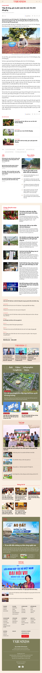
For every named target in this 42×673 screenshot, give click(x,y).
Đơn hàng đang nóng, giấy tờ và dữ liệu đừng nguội (33, 497)
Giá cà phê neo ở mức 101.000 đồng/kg (24, 131)
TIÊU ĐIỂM (5, 606)
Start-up (4, 318)
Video (17, 367)
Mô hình (23, 621)
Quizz (26, 370)
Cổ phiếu (23, 609)
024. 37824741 (28, 631)
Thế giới (5, 609)
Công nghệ (13, 339)
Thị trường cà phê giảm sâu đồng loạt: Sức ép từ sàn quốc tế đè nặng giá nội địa (31, 186)
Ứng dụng (14, 622)
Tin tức (32, 607)
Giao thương (6, 622)
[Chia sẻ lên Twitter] (35, 16)
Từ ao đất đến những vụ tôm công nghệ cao (21, 459)
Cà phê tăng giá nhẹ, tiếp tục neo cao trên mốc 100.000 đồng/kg (26, 122)
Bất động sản (6, 339)
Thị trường (5, 619)
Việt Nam (5, 607)
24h (22, 607)
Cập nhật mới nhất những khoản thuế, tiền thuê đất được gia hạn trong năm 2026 (10, 417)
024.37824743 (21, 663)
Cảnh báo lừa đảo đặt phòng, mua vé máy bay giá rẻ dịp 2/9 (31, 175)
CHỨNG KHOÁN (24, 606)
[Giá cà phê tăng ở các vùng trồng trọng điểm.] (21, 28)
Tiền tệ (13, 609)
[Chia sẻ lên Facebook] (32, 16)
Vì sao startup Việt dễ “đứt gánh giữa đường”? (13, 324)
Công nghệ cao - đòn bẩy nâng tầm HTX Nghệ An (23, 466)
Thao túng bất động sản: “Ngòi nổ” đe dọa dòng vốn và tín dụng (20, 512)
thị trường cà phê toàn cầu (20, 151)
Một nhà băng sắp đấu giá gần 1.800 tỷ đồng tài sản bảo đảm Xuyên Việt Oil (10, 166)
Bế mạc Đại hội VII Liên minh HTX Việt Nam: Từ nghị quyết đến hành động (18, 305)
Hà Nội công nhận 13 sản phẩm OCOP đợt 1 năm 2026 (23, 452)
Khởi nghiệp (33, 619)
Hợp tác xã (23, 619)
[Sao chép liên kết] (39, 16)
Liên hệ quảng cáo (25, 633)
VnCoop (21, 422)
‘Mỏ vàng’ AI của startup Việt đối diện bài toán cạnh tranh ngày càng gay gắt (19, 329)
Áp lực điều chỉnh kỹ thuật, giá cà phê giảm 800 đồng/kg (26, 141)
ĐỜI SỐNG (5, 631)
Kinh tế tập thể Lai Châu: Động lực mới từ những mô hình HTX (25, 474)
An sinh (22, 624)
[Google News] (27, 16)
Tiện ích (32, 612)
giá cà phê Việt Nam (9, 151)
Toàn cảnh (33, 610)
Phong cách (6, 635)
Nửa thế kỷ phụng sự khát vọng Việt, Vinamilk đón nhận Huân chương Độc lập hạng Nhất (28, 285)
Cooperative (5, 299)
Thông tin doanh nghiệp (6, 626)
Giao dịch (23, 610)
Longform (17, 370)
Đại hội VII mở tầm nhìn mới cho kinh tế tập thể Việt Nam (21, 598)
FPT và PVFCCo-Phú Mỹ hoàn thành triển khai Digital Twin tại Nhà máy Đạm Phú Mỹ (32, 196)
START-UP (32, 618)
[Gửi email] (37, 16)
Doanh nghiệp (5, 5)
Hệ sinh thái (33, 622)
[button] (38, 555)
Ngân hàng (14, 607)
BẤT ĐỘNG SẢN (33, 606)
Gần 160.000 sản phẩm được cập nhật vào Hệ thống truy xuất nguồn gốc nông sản (32, 180)
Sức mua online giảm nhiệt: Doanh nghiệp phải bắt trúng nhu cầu (7, 512)
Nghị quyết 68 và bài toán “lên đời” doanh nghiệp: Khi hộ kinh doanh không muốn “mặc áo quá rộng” (31, 191)
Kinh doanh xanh (24, 622)
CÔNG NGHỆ (14, 618)
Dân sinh (5, 632)
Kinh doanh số (15, 614)
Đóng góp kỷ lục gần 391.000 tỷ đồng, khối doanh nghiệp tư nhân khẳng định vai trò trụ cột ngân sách (11, 159)
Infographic (28, 367)
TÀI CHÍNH (14, 606)
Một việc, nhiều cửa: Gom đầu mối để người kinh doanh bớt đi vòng (7, 497)
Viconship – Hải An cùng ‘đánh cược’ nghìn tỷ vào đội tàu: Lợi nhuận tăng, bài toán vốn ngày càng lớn (11, 172)
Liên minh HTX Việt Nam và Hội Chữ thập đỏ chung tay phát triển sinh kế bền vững (11, 179)
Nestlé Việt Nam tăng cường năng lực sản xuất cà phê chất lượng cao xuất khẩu (28, 264)
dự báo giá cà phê (20, 149)
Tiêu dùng (5, 621)
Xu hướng (14, 619)
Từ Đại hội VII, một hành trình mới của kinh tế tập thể (14, 309)
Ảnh (11, 367)
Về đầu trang (25, 636)
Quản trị (5, 624)
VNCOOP (14, 631)
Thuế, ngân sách (15, 612)
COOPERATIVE (24, 618)
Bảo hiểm (14, 610)
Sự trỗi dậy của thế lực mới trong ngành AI (12, 320)
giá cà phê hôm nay (30, 149)
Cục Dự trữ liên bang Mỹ (10, 149)
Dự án (32, 609)
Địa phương (5, 610)
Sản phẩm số (14, 621)
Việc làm (5, 634)
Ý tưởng (32, 621)
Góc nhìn (23, 612)
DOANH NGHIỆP (6, 618)
